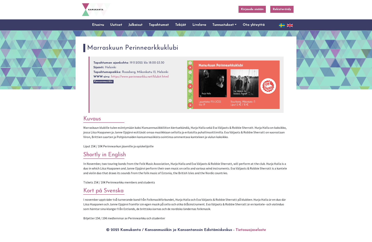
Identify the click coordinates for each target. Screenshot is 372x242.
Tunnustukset (223, 25)
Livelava (199, 25)
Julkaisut (135, 25)
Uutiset (116, 25)
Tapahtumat (159, 25)
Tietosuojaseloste (251, 230)
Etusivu (98, 25)
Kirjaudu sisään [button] (252, 9)
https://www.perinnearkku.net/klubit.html (140, 76)
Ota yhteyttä (254, 25)
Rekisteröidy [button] (282, 9)
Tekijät (180, 25)
